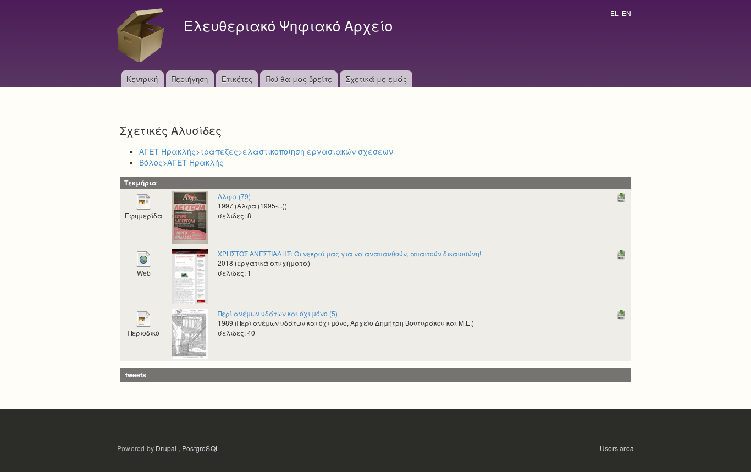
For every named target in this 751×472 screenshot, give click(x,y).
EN (626, 13)
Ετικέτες (237, 79)
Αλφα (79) (234, 196)
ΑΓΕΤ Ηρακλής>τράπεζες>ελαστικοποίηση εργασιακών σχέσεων (266, 151)
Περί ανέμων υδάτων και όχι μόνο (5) (278, 313)
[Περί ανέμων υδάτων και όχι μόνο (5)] (190, 332)
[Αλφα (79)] (190, 216)
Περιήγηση (190, 79)
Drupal (166, 448)
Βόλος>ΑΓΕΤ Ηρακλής (181, 162)
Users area (617, 448)
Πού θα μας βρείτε (299, 79)
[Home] (143, 35)
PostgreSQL (200, 448)
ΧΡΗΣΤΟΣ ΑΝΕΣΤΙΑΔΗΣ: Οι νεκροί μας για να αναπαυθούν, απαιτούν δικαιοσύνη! (349, 253)
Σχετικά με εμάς (376, 79)
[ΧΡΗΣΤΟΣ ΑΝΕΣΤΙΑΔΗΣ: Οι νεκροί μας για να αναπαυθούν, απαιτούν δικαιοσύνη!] (190, 274)
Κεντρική (142, 79)
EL (614, 13)
